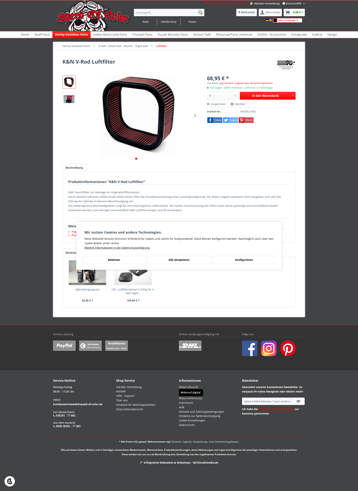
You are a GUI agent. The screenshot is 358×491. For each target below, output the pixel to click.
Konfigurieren (244, 260)
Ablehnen (114, 260)
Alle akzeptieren (179, 260)
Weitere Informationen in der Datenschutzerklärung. (117, 247)
